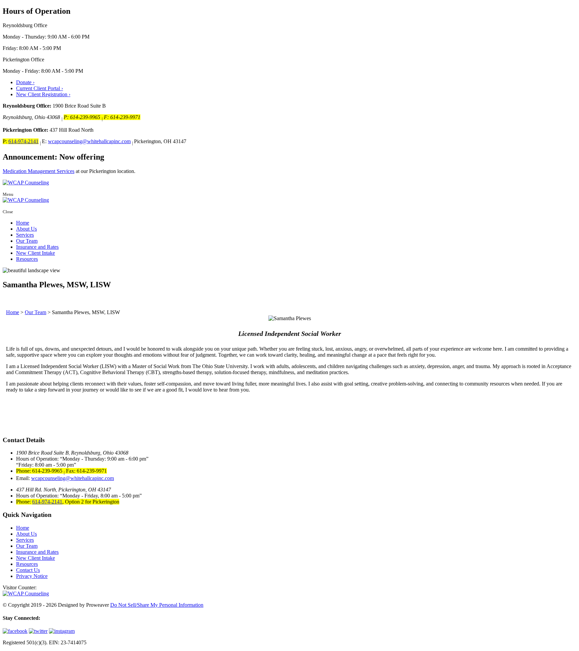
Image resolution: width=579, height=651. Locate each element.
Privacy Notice (32, 576)
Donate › (25, 82)
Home (22, 223)
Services (25, 235)
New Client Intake (35, 253)
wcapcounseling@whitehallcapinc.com (89, 141)
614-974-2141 (23, 141)
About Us (26, 229)
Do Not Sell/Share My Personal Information (156, 605)
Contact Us (28, 570)
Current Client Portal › (39, 88)
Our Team (27, 241)
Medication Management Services (38, 171)
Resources (27, 259)
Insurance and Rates (37, 247)
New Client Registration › (43, 94)
